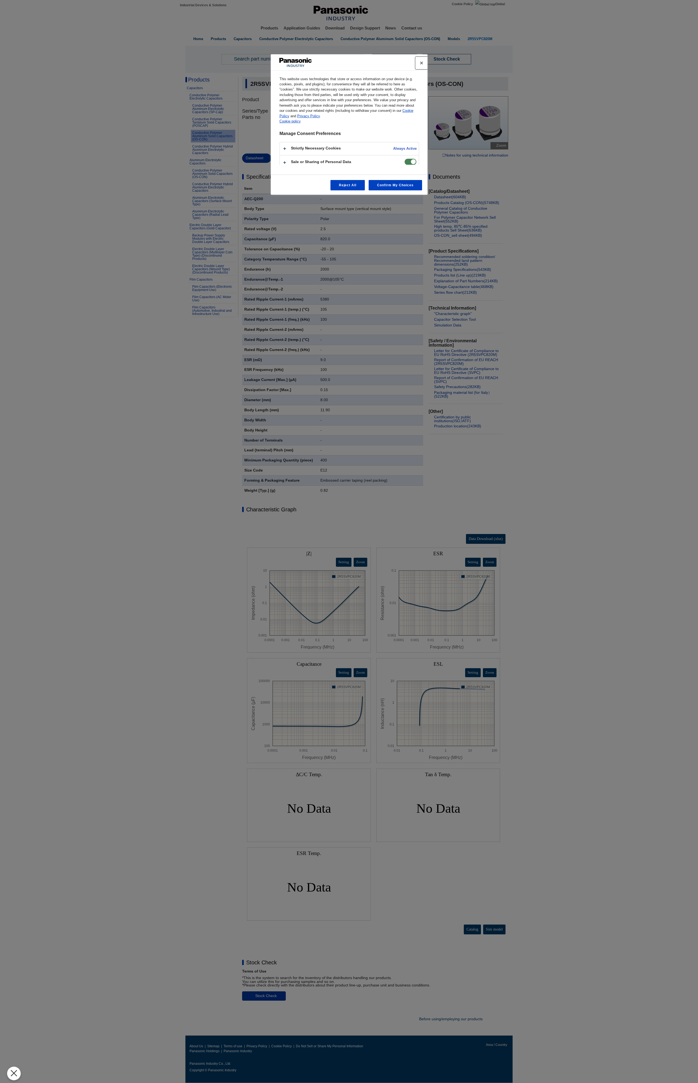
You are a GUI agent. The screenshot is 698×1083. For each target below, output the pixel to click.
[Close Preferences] (14, 1073)
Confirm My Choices (395, 185)
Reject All (348, 185)
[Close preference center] (422, 63)
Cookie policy (290, 121)
